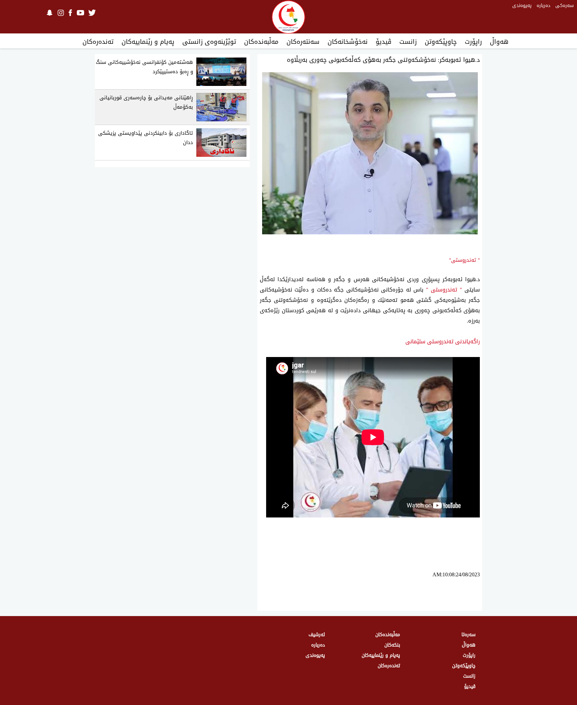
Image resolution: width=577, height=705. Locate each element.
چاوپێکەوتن (441, 42)
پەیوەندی (522, 5)
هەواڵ (499, 42)
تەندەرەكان (98, 42)
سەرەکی (564, 5)
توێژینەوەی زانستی (209, 42)
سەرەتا (468, 634)
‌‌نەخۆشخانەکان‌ (348, 42)
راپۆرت (473, 42)
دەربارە (543, 5)
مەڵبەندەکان (261, 42)
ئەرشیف (317, 634)
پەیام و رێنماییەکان (148, 42)
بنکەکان (392, 645)
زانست (408, 42)
